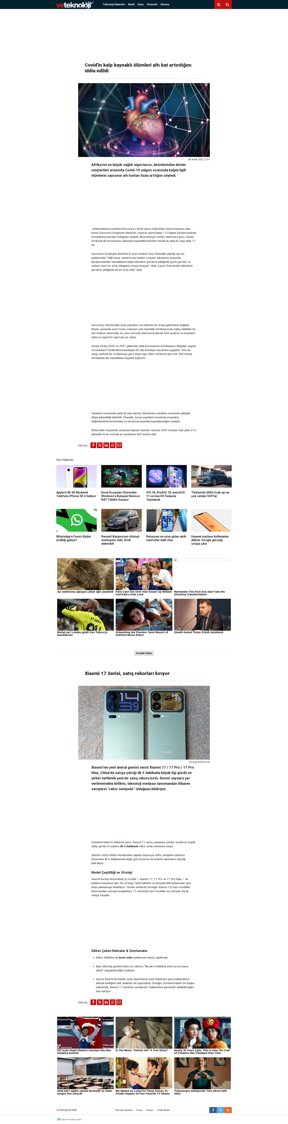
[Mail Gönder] (119, 445)
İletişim (149, 1110)
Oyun (141, 4)
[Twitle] (100, 445)
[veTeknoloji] (74, 4)
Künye (139, 1110)
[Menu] (218, 4)
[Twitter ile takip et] (220, 1110)
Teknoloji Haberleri (114, 4)
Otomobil (152, 4)
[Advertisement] (144, 34)
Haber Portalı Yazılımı (71, 1119)
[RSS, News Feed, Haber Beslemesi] (228, 1110)
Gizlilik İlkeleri (163, 1110)
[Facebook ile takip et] (213, 1110)
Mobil (131, 4)
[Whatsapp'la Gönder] (113, 445)
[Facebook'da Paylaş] (93, 445)
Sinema (164, 4)
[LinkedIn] (106, 445)
